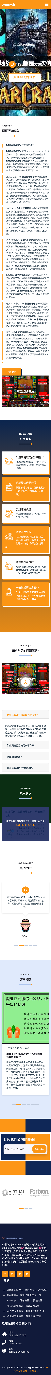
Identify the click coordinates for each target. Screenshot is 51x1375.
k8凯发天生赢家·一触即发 (31, 1369)
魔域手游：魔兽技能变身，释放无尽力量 (25, 821)
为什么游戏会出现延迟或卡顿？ (23, 715)
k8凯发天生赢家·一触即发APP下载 (24, 1316)
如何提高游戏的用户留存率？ (21, 745)
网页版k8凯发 (14, 1290)
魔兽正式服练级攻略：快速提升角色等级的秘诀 (24, 1055)
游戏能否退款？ (15, 756)
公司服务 (11, 1295)
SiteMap (11, 1300)
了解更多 (11, 371)
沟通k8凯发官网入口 (24, 77)
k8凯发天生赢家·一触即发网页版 (23, 1305)
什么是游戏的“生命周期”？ (20, 768)
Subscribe (39, 1149)
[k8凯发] (15, 1238)
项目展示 (29, 1290)
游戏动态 (42, 1290)
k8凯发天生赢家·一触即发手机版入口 (25, 1311)
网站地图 (24, 1300)
